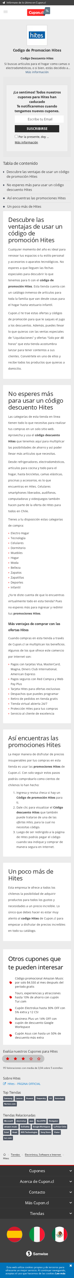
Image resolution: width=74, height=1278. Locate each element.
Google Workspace (41, 1126)
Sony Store (46, 1132)
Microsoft (8, 1121)
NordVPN (41, 1121)
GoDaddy (25, 1126)
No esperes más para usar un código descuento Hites (35, 187)
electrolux (21, 1121)
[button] (70, 1266)
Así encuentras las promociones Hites (36, 198)
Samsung (8, 1098)
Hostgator (53, 1121)
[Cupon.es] (14, 1234)
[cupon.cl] (5, 1154)
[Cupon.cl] (38, 12)
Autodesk (59, 1098)
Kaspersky (41, 1098)
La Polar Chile (60, 1126)
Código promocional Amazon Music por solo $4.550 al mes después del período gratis (39, 982)
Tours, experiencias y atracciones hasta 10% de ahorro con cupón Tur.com (38, 997)
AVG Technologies (29, 1132)
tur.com (8, 1138)
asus (31, 1121)
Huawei (29, 1098)
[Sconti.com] (37, 1234)
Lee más (60, 1273)
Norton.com (10, 1104)
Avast (14, 1132)
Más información (37, 72)
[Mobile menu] (5, 11)
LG (50, 1098)
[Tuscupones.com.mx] (59, 1234)
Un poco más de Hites (24, 206)
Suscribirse (37, 128)
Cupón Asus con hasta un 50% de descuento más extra (38, 1035)
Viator (57, 1132)
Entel (6, 1132)
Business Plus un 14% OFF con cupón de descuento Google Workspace (36, 1023)
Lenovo (19, 1098)
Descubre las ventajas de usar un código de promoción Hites (38, 174)
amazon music (10, 1126)
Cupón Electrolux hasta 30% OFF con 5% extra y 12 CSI (40, 1010)
